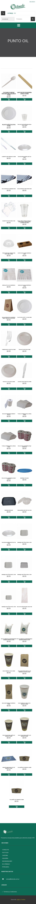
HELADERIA (5, 858)
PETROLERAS (5, 867)
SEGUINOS (32, 1)
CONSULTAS (5, 850)
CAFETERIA (5, 855)
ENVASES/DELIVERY (7, 861)
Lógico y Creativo (20, 899)
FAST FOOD (5, 852)
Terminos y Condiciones (10, 892)
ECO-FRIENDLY (6, 864)
